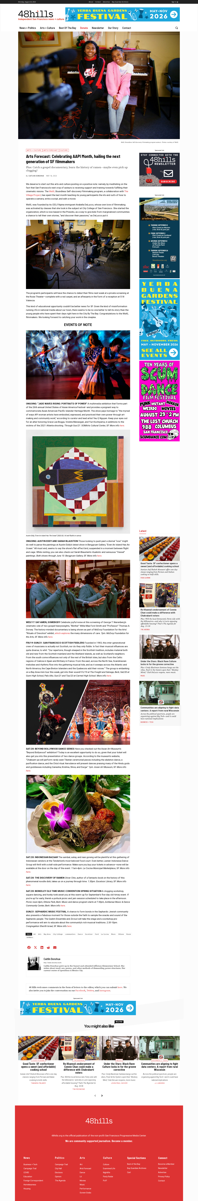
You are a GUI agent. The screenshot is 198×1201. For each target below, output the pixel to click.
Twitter (90, 990)
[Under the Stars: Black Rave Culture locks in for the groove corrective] (159, 647)
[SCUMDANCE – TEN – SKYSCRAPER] (159, 440)
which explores (62, 633)
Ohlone (121, 934)
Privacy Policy (164, 1176)
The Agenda (145, 629)
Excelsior (89, 934)
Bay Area (47, 934)
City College (58, 934)
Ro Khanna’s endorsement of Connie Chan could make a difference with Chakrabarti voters (158, 612)
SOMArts (30, 937)
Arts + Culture (34, 150)
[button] (176, 28)
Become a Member (166, 1164)
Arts (39, 934)
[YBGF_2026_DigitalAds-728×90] (122, 20)
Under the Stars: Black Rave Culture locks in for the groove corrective (158, 663)
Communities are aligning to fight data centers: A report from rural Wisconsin (160, 709)
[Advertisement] (159, 482)
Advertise (162, 1172)
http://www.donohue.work (52, 962)
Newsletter (162, 1168)
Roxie (128, 934)
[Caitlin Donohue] (34, 966)
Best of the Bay (133, 1164)
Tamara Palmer (38, 1083)
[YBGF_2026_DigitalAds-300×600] (159, 359)
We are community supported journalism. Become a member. (99, 1141)
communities (70, 934)
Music (113, 934)
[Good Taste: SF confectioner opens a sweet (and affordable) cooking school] (159, 549)
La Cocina (105, 934)
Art (35, 934)
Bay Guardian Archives (136, 1168)
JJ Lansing (160, 1083)
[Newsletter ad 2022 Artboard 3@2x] (159, 185)
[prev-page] (95, 1096)
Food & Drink (145, 578)
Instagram (104, 990)
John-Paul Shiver (119, 1083)
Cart (129, 1172)
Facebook (80, 990)
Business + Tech (147, 722)
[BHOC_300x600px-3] (159, 277)
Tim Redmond (79, 1089)
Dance (80, 934)
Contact (161, 1181)
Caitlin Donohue (36, 176)
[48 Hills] (41, 15)
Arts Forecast (51, 150)
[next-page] (102, 1096)
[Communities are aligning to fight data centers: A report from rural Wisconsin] (159, 693)
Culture (64, 150)
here (122, 425)
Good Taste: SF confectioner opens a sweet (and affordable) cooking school (160, 565)
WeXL (52, 191)
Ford (97, 934)
